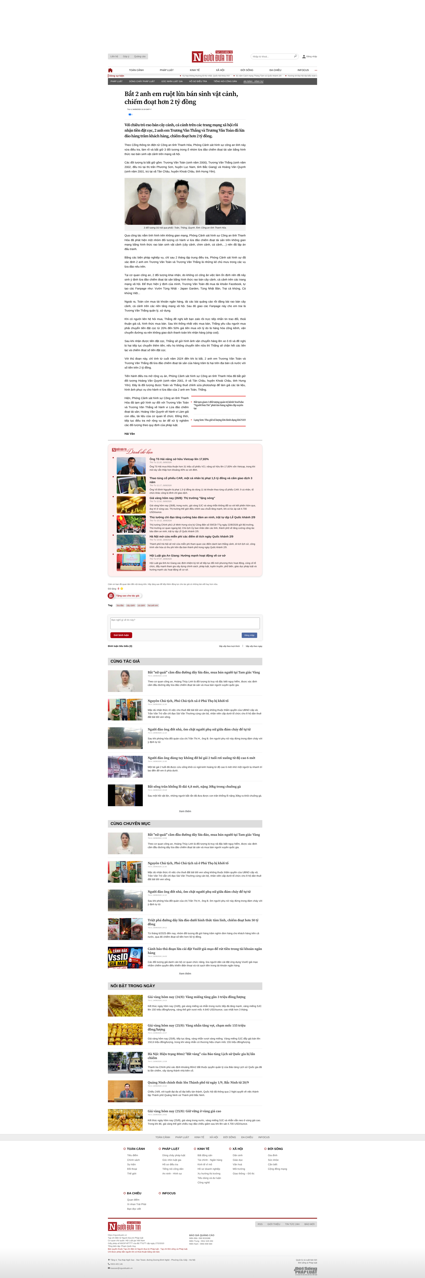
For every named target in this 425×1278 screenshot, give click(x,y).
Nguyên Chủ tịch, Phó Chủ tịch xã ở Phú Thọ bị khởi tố (188, 701)
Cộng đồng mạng (277, 1169)
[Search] (295, 57)
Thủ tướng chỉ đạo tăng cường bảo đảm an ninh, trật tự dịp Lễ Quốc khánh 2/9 (202, 517)
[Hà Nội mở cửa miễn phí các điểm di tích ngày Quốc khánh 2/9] (132, 543)
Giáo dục (238, 1160)
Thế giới (131, 1173)
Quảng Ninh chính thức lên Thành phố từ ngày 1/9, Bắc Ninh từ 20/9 (198, 1082)
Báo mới (309, 1224)
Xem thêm (185, 811)
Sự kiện (131, 1164)
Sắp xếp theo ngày (254, 646)
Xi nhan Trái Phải (136, 1204)
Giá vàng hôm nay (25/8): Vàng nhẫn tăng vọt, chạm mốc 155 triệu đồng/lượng (197, 1027)
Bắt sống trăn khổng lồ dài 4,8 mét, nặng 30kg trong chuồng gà (194, 786)
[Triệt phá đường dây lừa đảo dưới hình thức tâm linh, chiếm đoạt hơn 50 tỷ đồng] (125, 929)
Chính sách (133, 1160)
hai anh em (153, 605)
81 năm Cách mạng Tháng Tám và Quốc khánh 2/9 (231, 76)
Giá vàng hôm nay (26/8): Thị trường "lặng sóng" (182, 498)
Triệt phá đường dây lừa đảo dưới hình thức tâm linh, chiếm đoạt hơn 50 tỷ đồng (203, 922)
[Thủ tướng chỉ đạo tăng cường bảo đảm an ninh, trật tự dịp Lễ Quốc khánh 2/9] (132, 524)
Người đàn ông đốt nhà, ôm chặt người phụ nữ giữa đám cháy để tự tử (199, 729)
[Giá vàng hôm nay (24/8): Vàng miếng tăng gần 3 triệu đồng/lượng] (125, 1006)
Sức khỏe (273, 1160)
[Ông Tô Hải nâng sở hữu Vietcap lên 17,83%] (132, 466)
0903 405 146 (116, 1264)
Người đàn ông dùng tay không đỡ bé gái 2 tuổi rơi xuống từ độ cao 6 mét (201, 758)
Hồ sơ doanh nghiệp (209, 1169)
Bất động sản (205, 1155)
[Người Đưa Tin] (169, 1226)
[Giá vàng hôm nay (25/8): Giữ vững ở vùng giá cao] (125, 1120)
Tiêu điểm (132, 1155)
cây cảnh (131, 605)
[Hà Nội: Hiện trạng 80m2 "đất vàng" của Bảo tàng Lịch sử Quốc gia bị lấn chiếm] (125, 1063)
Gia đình (272, 1155)
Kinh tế (195, 70)
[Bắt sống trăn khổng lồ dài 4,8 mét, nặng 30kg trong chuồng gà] (125, 795)
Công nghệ (204, 1182)
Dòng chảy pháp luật (142, 81)
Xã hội (220, 70)
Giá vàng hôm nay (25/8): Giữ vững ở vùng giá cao (184, 1111)
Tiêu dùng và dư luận (209, 1178)
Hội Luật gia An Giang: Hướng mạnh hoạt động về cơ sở (188, 555)
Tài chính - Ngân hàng (210, 1160)
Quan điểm (133, 1199)
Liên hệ (114, 56)
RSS (260, 1224)
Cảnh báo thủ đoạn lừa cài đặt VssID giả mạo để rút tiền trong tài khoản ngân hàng (205, 951)
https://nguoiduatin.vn (117, 1235)
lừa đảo (120, 605)
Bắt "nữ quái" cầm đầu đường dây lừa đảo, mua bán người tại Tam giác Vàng (204, 672)
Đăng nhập (249, 635)
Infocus (303, 70)
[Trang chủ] (212, 56)
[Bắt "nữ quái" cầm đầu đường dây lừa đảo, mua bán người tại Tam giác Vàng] (125, 681)
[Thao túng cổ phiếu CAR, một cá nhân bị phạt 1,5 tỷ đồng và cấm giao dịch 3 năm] (132, 485)
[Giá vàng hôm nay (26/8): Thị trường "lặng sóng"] (132, 505)
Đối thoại (132, 1169)
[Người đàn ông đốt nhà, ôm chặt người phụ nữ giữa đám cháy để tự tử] (125, 738)
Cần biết (272, 1164)
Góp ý (126, 56)
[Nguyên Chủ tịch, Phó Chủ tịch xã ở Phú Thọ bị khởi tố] (125, 709)
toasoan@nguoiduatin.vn (121, 1268)
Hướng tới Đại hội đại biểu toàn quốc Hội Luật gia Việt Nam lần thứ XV (291, 76)
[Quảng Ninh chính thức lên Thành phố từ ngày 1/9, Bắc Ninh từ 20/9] (125, 1091)
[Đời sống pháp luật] (282, 1271)
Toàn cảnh (136, 70)
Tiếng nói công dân (225, 81)
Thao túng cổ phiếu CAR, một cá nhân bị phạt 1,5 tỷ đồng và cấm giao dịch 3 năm (201, 480)
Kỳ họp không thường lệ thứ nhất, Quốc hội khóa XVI (178, 76)
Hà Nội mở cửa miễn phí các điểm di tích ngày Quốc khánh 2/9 (191, 536)
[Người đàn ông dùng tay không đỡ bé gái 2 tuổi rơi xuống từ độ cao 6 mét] (125, 767)
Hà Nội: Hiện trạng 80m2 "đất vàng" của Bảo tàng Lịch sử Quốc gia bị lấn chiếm (201, 1056)
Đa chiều (275, 70)
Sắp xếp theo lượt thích (229, 646)
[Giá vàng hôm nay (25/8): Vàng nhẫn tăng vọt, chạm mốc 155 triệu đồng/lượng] (125, 1034)
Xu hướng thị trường (209, 1173)
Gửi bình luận (121, 635)
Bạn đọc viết (134, 1209)
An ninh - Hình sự (253, 81)
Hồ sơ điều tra (198, 81)
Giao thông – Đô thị (243, 1173)
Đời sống (247, 70)
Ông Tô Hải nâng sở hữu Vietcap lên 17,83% (179, 459)
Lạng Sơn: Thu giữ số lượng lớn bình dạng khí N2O (220, 420)
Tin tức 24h (292, 1224)
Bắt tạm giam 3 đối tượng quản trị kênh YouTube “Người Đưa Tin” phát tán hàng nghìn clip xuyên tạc (219, 405)
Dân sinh (238, 1155)
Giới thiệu (273, 1224)
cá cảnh (141, 605)
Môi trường (239, 1169)
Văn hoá (237, 1164)
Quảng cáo (140, 56)
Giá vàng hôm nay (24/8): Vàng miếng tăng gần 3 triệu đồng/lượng (197, 997)
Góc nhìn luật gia (172, 81)
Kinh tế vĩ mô (205, 1164)
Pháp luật (167, 70)
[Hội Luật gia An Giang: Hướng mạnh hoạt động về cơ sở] (132, 562)
